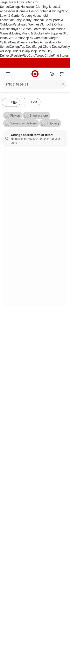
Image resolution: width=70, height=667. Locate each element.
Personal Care (41, 20)
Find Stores (61, 55)
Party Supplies (52, 33)
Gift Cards (15, 38)
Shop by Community (36, 38)
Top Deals (26, 46)
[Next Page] (65, 103)
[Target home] (35, 74)
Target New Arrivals (13, 2)
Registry (17, 55)
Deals (14, 42)
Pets (16, 24)
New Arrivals (41, 42)
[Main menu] (8, 74)
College (15, 7)
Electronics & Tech (44, 29)
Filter (14, 102)
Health (23, 24)
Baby (18, 20)
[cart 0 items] (62, 74)
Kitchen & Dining (49, 11)
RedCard (29, 55)
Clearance (25, 42)
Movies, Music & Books (26, 33)
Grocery (26, 16)
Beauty (27, 20)
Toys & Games (22, 29)
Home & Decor (27, 11)
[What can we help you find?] (35, 84)
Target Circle (44, 55)
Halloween (28, 7)
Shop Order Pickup (17, 51)
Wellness (34, 24)
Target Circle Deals (46, 46)
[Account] (51, 74)
